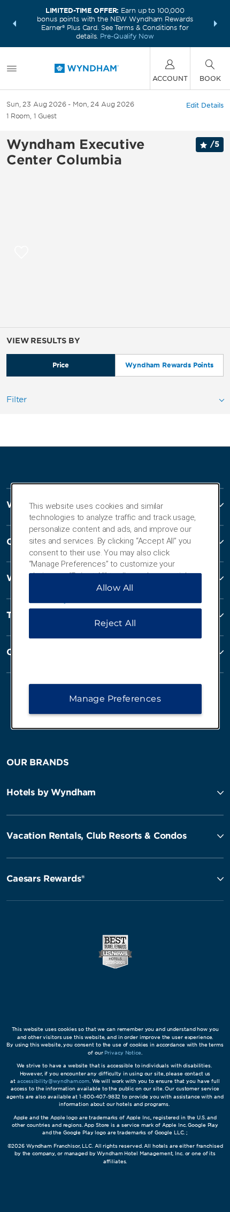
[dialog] (115, 606)
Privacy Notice (122, 1053)
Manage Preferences (115, 699)
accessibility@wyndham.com (53, 1081)
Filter (16, 399)
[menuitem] (12, 68)
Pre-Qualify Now (127, 36)
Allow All (115, 588)
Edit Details (205, 105)
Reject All (115, 623)
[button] (14, 23)
